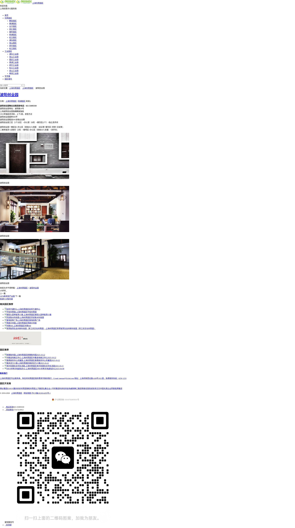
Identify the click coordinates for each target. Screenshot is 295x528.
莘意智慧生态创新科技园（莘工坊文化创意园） (76, 328)
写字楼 (7, 76)
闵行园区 (13, 46)
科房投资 (63, 389)
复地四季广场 (34, 320)
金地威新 (70, 389)
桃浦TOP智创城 (6, 299)
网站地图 (27, 393)
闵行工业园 (13, 65)
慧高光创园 (32, 323)
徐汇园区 (13, 29)
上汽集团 (39, 389)
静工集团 (78, 389)
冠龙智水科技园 (37, 317)
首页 (6, 15)
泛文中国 (100, 389)
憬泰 (83, 389)
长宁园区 (13, 26)
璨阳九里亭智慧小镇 (43, 315)
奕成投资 (92, 389)
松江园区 (13, 49)
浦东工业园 (13, 54)
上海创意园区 (37, 3)
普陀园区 (13, 32)
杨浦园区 (13, 35)
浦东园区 (13, 40)
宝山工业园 (13, 57)
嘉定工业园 (13, 60)
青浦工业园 (13, 62)
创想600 (28, 326)
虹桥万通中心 (34, 309)
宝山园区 (13, 43)
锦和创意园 (30, 389)
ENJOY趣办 (12, 389)
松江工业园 (13, 68)
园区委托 (8, 79)
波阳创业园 (9, 95)
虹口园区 (13, 37)
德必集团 (3, 389)
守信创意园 (32, 312)
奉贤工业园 (13, 73)
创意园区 (8, 18)
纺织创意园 (21, 389)
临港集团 (118, 389)
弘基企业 (46, 389)
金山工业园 (13, 71)
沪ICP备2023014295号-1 (41, 393)
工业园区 (8, 51)
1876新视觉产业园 (7, 296)
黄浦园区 (13, 24)
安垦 (87, 389)
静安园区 (13, 21)
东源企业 (107, 389)
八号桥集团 (54, 389)
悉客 (113, 389)
